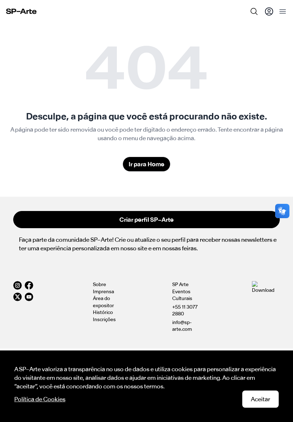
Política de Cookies (39, 399)
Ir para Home (146, 164)
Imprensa (103, 292)
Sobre (99, 284)
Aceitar (260, 399)
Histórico (103, 312)
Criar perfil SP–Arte (146, 219)
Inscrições (104, 319)
